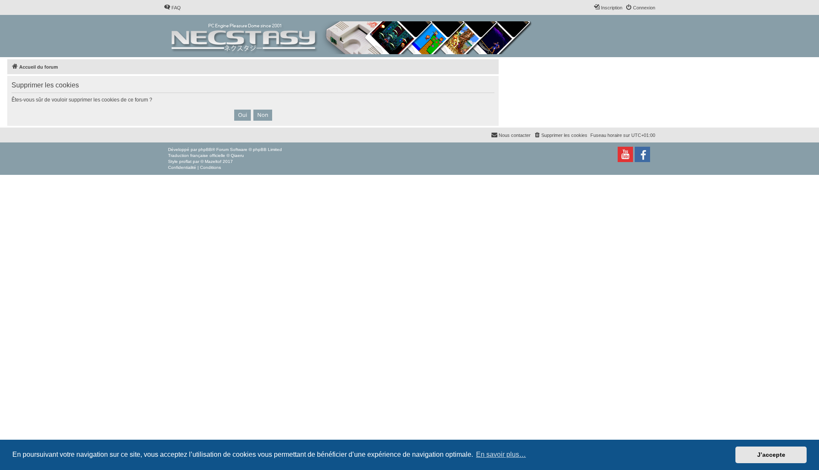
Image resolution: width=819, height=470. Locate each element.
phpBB (205, 149)
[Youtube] (625, 154)
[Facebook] (642, 154)
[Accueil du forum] (352, 36)
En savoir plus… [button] (501, 454)
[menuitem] (172, 8)
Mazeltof (213, 161)
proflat (185, 161)
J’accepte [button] (771, 454)
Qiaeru (237, 155)
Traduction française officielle (196, 155)
